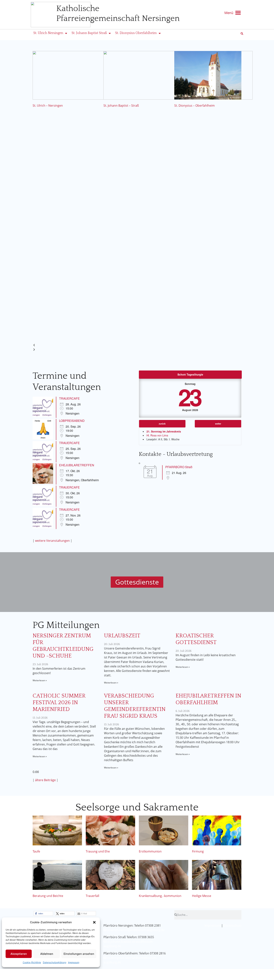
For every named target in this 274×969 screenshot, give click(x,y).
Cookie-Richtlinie (32, 962)
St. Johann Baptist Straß (89, 33)
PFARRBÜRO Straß (178, 467)
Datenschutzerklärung (54, 962)
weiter (218, 423)
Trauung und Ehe (98, 851)
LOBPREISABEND (72, 420)
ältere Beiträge (45, 780)
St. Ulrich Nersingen (48, 33)
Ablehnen (46, 954)
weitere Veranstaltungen (52, 541)
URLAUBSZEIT (122, 636)
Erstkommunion (150, 851)
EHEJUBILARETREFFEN (76, 465)
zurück (162, 423)
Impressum (73, 962)
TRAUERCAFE (69, 398)
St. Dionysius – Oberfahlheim (194, 105)
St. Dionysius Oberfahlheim (136, 33)
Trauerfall (92, 896)
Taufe (36, 851)
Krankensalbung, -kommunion (160, 896)
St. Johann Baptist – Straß (121, 105)
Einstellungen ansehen (79, 954)
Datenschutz (232, 925)
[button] (94, 922)
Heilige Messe (201, 896)
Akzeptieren (18, 954)
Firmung (198, 851)
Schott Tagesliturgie (190, 374)
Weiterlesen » (40, 680)
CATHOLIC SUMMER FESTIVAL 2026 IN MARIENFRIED (59, 702)
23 (189, 397)
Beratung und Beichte (48, 896)
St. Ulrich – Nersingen (48, 105)
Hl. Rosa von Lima (157, 435)
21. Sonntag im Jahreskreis (164, 431)
